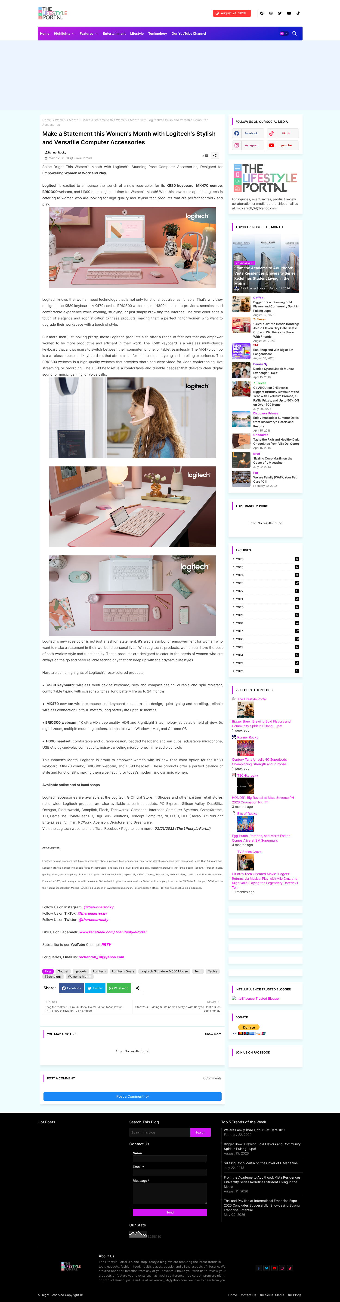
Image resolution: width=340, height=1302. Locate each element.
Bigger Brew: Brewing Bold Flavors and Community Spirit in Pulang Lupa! (262, 1146)
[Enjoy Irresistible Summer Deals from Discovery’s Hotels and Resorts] (241, 419)
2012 (267, 671)
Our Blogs (294, 1295)
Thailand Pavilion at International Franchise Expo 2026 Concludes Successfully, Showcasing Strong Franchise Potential (262, 1205)
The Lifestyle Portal (251, 699)
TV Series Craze (249, 852)
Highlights (62, 33)
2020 (267, 607)
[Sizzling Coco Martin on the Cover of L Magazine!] (241, 460)
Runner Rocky (247, 737)
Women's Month (66, 120)
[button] (284, 33)
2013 (267, 663)
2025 (267, 567)
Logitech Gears (123, 971)
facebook (251, 133)
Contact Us (247, 1295)
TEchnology (53, 976)
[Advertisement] (170, 76)
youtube (286, 145)
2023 (267, 583)
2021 (267, 599)
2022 (267, 591)
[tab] (45, 35)
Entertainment (114, 33)
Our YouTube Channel (189, 33)
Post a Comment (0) (132, 1096)
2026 (267, 559)
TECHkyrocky (247, 775)
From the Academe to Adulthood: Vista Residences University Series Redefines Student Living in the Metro (262, 1182)
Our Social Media (271, 1295)
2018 (267, 623)
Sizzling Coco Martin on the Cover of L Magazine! (261, 1163)
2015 (267, 647)
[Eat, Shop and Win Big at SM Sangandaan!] (241, 351)
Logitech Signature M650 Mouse (164, 971)
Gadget (63, 971)
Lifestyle (137, 33)
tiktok (286, 133)
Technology (157, 33)
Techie (212, 971)
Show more (213, 1034)
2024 (267, 575)
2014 (267, 655)
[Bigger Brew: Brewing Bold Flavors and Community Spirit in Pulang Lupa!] (241, 304)
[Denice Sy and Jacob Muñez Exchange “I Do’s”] (241, 370)
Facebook (74, 988)
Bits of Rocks (247, 813)
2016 (267, 639)
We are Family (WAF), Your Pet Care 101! (254, 1130)
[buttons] (262, 13)
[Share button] (137, 988)
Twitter (98, 988)
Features (86, 33)
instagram (251, 145)
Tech (198, 971)
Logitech (99, 971)
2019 (267, 615)
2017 (267, 631)
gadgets (81, 971)
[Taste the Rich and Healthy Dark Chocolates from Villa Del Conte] (241, 441)
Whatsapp (121, 988)
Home (44, 33)
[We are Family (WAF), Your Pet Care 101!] (241, 479)
